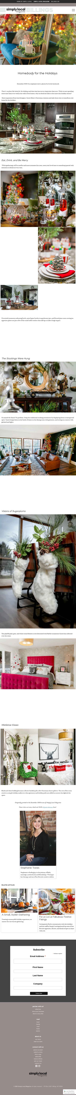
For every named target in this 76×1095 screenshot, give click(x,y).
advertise (38, 1009)
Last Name (38, 975)
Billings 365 (55, 1)
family (38, 1024)
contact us (38, 1063)
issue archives (38, 1059)
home (38, 1028)
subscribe (38, 1056)
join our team (38, 1061)
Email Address (38, 956)
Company (37, 984)
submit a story (38, 1052)
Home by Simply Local (24, 1)
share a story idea (38, 1013)
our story (38, 1039)
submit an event (38, 1050)
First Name (38, 967)
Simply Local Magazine (41, 1)
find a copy (38, 1054)
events (38, 1031)
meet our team (38, 1041)
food (38, 1026)
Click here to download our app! (58, 4)
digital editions (48, 807)
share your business (38, 1011)
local (38, 1022)
